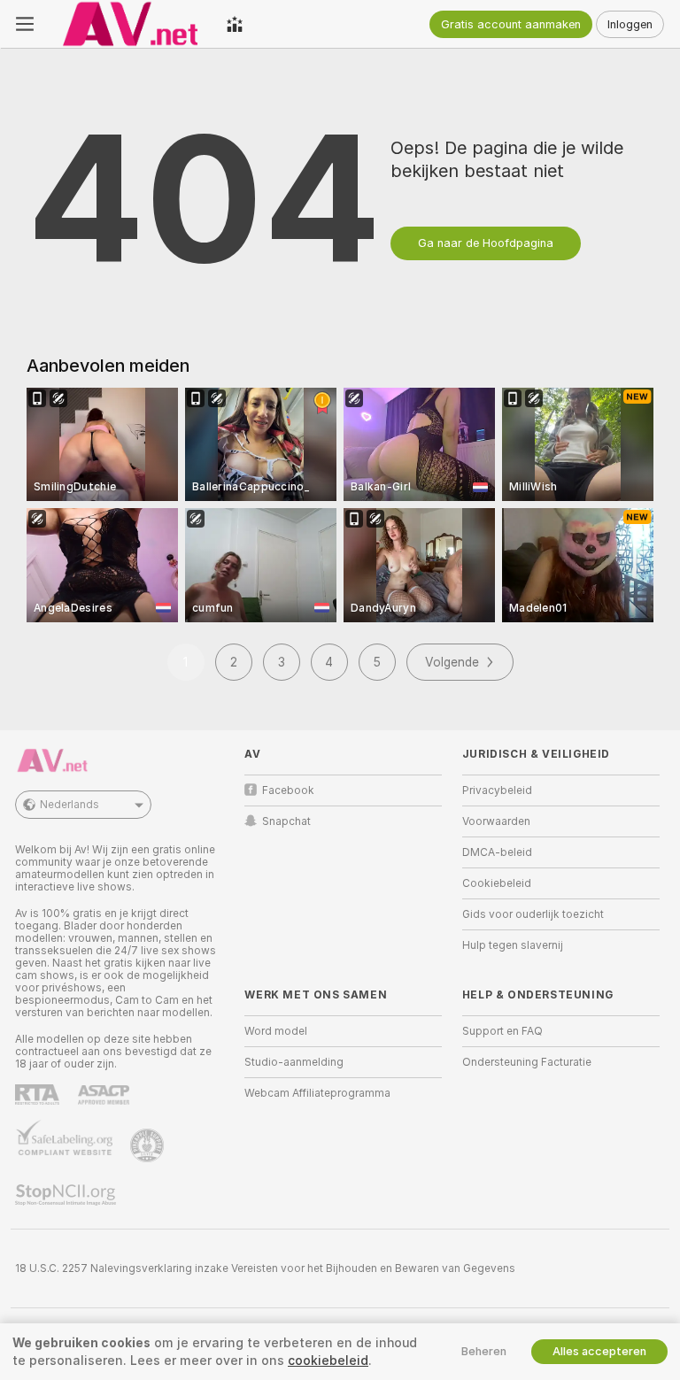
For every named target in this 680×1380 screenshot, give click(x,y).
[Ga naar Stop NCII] (67, 1195)
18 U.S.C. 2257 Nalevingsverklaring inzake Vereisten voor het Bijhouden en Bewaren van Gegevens (265, 1268)
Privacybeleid (497, 790)
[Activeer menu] (25, 24)
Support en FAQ (502, 1031)
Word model (275, 1031)
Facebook (288, 790)
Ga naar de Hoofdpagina (485, 243)
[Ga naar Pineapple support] (148, 1145)
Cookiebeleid (496, 883)
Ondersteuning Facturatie (526, 1062)
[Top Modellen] (235, 24)
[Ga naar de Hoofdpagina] (130, 24)
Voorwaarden (496, 821)
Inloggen (630, 24)
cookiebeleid (328, 1360)
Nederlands (69, 804)
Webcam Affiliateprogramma (317, 1093)
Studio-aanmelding (294, 1062)
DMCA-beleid (497, 852)
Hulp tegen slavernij (512, 945)
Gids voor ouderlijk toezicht (533, 914)
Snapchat (286, 821)
